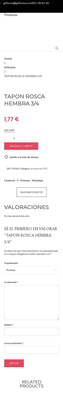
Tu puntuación (11, 262)
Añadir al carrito (21, 146)
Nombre (8, 324)
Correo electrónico (13, 343)
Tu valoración (11, 282)
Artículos (9, 67)
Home (8, 59)
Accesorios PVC (39, 168)
